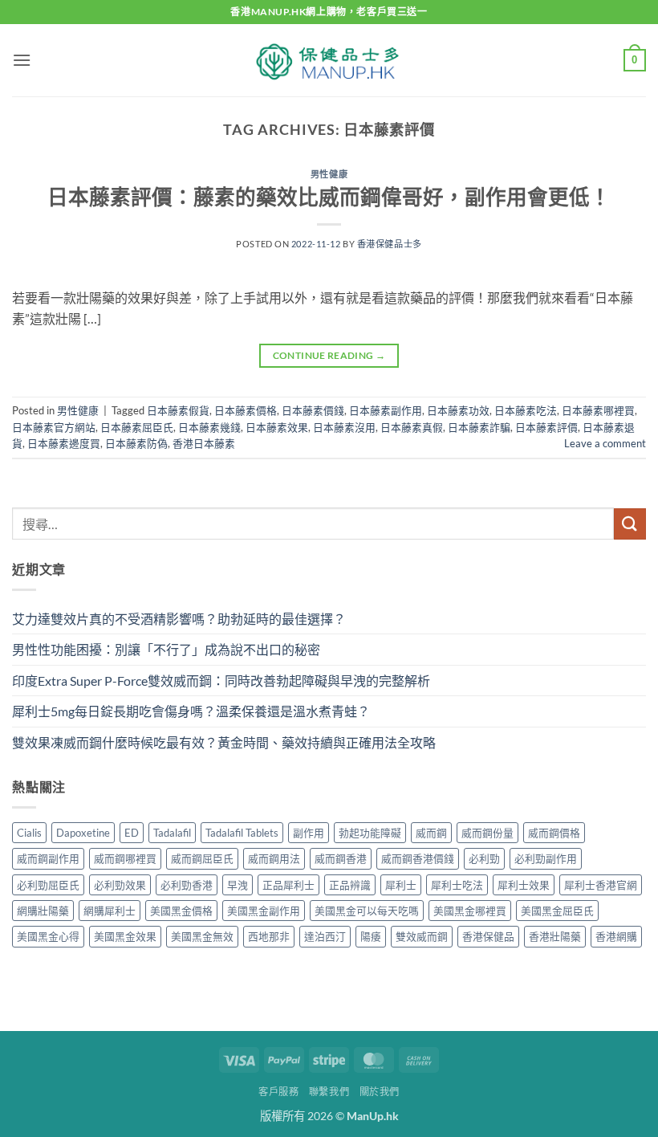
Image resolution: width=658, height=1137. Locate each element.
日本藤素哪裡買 (598, 410)
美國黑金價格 (181, 910)
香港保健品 (488, 936)
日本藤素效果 (277, 427)
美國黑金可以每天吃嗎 (367, 910)
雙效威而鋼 (422, 936)
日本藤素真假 (411, 427)
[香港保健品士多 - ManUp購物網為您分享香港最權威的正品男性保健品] (329, 60)
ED (131, 832)
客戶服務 (278, 1092)
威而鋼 (431, 832)
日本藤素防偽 (136, 443)
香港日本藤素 (204, 443)
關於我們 (379, 1092)
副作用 (308, 832)
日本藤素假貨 (178, 410)
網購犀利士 (109, 910)
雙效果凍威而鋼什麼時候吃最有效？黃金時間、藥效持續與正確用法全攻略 (224, 742)
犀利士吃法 (457, 884)
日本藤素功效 (458, 410)
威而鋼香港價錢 (417, 858)
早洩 (237, 884)
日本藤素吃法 (525, 410)
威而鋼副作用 (48, 858)
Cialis (29, 832)
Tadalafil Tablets (241, 832)
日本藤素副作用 (385, 410)
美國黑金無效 (202, 936)
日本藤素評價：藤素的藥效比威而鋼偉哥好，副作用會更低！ (329, 197)
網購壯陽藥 (43, 910)
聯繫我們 (329, 1092)
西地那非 (269, 936)
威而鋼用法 (274, 858)
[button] (21, 59)
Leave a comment (605, 443)
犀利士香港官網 (600, 884)
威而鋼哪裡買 (125, 858)
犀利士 (400, 884)
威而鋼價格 (554, 832)
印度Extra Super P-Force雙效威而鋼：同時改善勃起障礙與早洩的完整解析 (221, 680)
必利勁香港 (186, 884)
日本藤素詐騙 (479, 427)
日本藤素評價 (546, 427)
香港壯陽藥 (555, 936)
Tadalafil (172, 832)
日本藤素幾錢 (209, 427)
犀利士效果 (524, 884)
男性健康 (329, 174)
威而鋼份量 (487, 832)
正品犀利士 (288, 884)
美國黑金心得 (48, 936)
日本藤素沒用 (344, 427)
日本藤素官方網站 (53, 427)
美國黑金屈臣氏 (557, 910)
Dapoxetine (83, 832)
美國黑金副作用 (263, 910)
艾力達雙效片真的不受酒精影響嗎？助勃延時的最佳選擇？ (179, 618)
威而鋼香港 (341, 858)
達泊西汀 (325, 936)
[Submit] (630, 524)
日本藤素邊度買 (63, 443)
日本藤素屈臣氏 (136, 427)
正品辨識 (350, 884)
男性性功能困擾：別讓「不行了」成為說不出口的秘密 (166, 649)
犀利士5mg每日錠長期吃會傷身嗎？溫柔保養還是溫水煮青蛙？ (191, 711)
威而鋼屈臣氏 (202, 858)
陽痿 (370, 936)
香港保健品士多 (389, 243)
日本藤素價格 (245, 410)
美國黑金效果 (125, 936)
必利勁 (484, 858)
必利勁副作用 (545, 858)
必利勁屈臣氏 (48, 884)
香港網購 (616, 936)
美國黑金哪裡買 (469, 910)
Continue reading (329, 355)
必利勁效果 (120, 884)
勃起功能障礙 (370, 832)
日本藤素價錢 (313, 410)
